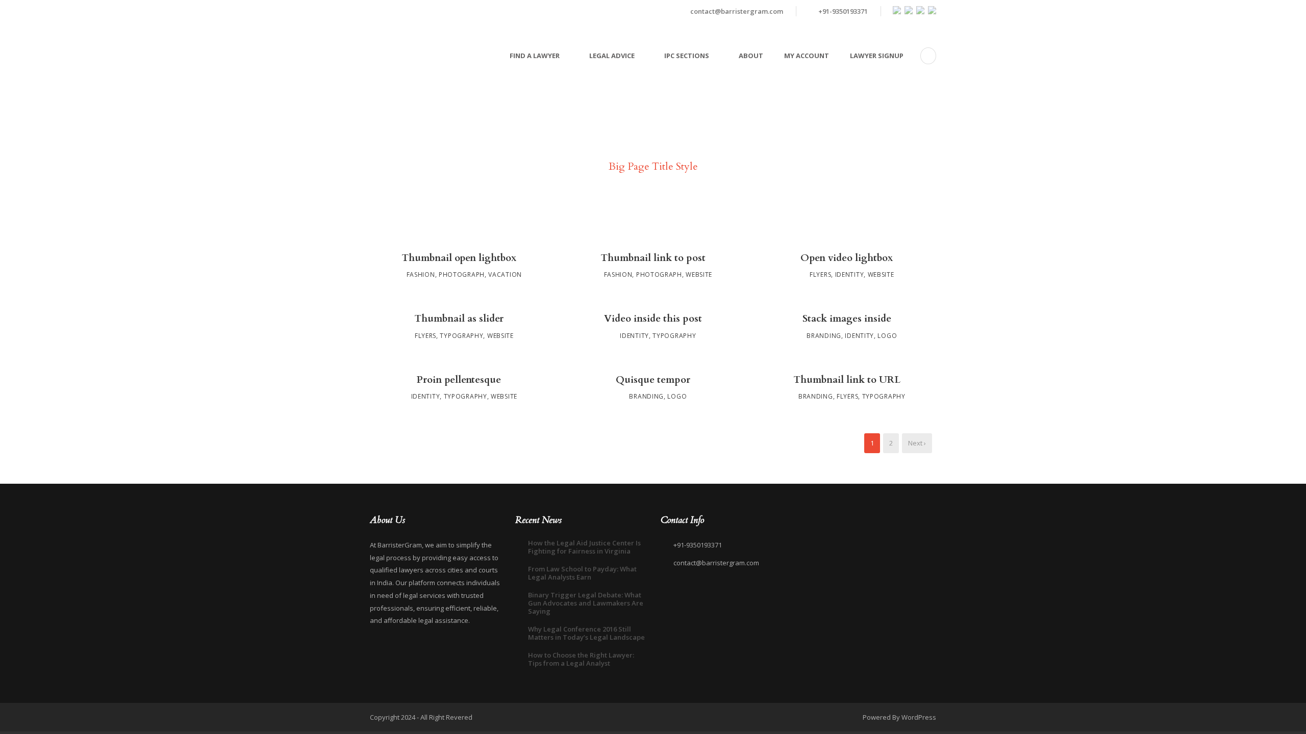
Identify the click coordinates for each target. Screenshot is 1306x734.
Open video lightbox (846, 258)
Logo (887, 335)
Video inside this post (653, 318)
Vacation (505, 274)
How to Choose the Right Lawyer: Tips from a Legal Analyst (581, 659)
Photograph (462, 274)
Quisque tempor (653, 379)
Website (699, 274)
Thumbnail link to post (653, 258)
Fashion (421, 274)
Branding (824, 335)
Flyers (820, 274)
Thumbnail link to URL (846, 379)
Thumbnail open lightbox (458, 258)
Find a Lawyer (535, 55)
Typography (461, 335)
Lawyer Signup (876, 55)
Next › (917, 443)
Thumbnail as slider (459, 318)
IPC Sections (686, 55)
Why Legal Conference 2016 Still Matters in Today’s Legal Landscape (586, 633)
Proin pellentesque (459, 379)
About (751, 55)
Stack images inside (846, 318)
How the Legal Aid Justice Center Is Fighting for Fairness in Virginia (584, 547)
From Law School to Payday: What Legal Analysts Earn (582, 573)
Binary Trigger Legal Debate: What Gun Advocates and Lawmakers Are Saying (585, 603)
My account (806, 55)
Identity (849, 274)
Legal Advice (612, 55)
